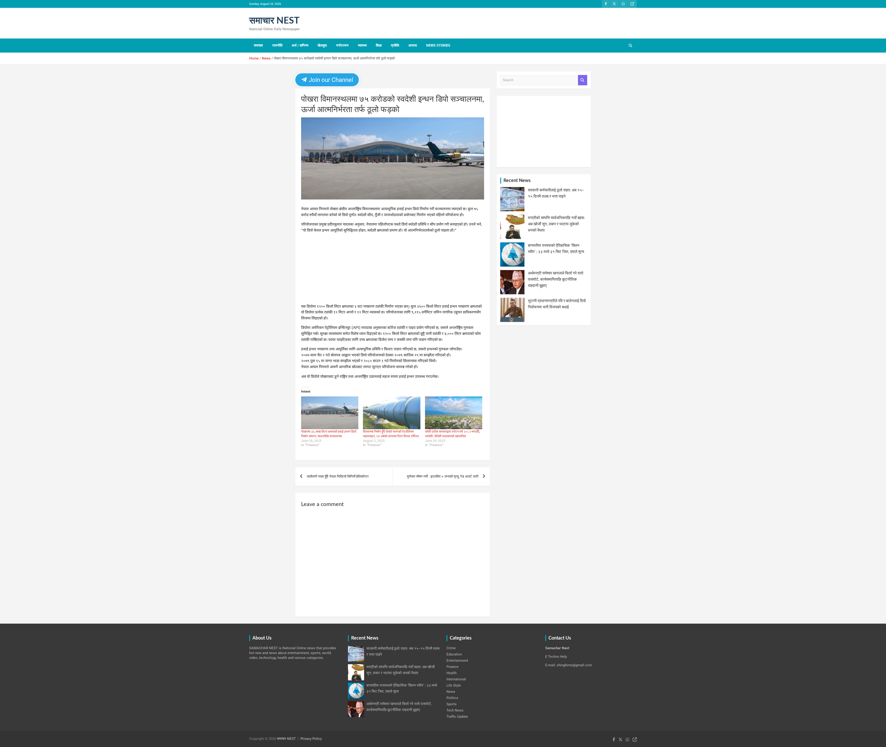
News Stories (438, 45)
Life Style (453, 685)
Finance (452, 667)
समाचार (258, 45)
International (456, 679)
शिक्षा (379, 45)
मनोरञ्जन (342, 45)
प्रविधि (395, 45)
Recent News (517, 180)
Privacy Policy (311, 739)
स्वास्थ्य (362, 45)
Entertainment (457, 660)
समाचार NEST (274, 20)
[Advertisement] (392, 270)
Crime (451, 648)
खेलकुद (322, 45)
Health (451, 673)
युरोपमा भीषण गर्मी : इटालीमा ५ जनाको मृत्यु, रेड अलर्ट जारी (442, 476)
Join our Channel (330, 79)
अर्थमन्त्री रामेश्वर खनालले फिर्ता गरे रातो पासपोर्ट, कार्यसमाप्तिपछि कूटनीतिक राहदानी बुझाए (555, 279)
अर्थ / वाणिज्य (300, 45)
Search (582, 80)
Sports (451, 704)
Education (454, 654)
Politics (452, 698)
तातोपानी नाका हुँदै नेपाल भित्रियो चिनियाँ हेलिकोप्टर (338, 476)
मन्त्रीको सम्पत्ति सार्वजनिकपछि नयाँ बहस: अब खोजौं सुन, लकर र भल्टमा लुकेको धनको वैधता (556, 224)
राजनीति (277, 45)
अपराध (412, 45)
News (450, 692)
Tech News (455, 710)
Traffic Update (457, 716)
